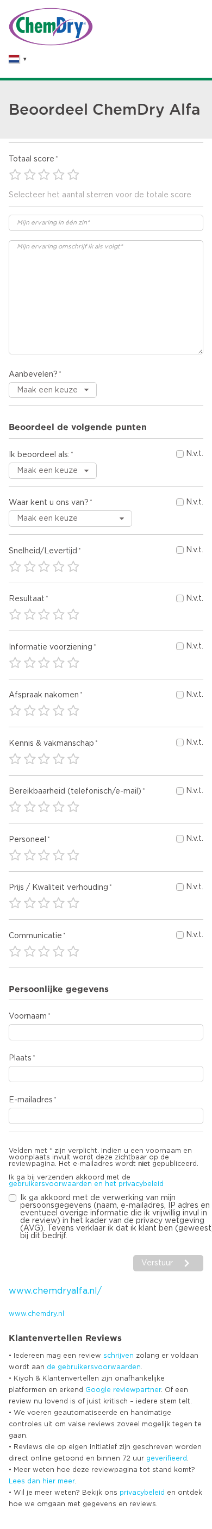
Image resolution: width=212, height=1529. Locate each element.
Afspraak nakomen (44, 695)
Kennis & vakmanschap (51, 743)
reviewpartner (137, 1390)
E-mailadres (31, 1100)
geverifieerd (166, 1458)
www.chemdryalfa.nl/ (55, 1291)
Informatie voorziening (50, 647)
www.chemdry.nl (36, 1313)
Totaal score (31, 159)
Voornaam (28, 1016)
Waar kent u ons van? (49, 503)
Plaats (20, 1058)
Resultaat (27, 599)
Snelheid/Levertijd (43, 551)
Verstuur (157, 1263)
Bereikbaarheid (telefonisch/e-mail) (75, 791)
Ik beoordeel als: (39, 455)
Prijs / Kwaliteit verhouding (58, 887)
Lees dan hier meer (41, 1481)
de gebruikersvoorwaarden (94, 1367)
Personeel (27, 840)
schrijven (118, 1355)
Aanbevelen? (33, 374)
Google (98, 1390)
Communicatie (35, 936)
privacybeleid (142, 1492)
